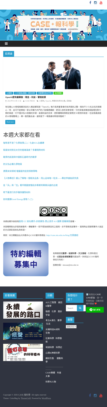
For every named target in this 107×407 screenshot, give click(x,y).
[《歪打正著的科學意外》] (23, 345)
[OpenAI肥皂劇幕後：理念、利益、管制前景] (53, 61)
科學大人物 (51, 382)
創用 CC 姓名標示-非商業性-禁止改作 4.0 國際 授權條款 (44, 221)
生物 (48, 333)
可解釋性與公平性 (45, 93)
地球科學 (50, 347)
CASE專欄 (50, 373)
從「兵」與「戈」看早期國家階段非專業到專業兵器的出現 (30, 185)
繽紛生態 (51, 358)
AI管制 (9, 93)
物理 (48, 311)
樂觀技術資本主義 (58, 101)
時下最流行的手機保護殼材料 (16, 192)
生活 (48, 324)
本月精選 (58, 93)
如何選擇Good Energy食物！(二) (18, 199)
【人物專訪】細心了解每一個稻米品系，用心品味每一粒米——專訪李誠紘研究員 (40, 178)
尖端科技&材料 (53, 329)
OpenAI (48, 101)
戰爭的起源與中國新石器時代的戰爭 (20, 157)
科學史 (59, 347)
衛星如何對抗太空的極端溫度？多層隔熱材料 (24, 150)
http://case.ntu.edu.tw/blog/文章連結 (62, 235)
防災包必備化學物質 (12, 164)
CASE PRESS (30, 101)
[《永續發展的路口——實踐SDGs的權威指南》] (23, 303)
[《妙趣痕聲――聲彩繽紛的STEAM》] (23, 324)
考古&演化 (51, 320)
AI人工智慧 (51, 302)
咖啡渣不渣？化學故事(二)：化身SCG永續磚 (23, 143)
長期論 (68, 101)
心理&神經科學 (53, 353)
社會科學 (51, 338)
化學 (54, 311)
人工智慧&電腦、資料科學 (25, 93)
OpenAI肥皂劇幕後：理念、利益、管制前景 (25, 97)
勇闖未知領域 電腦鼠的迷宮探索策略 (20, 171)
